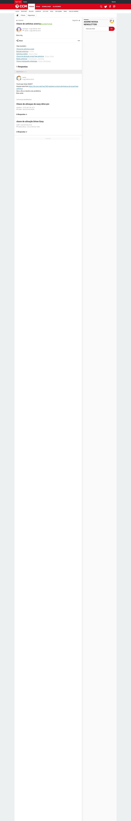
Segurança (31, 15)
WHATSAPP (24, 11)
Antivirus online (22, 54)
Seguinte (75, 20)
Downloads (46, 6)
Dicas (38, 6)
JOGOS (17, 11)
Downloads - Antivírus (36, 59)
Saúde (25, 2)
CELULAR (31, 11)
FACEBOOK (38, 11)
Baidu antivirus (21, 59)
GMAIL (65, 11)
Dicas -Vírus (33, 54)
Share (21, 41)
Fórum (31, 6)
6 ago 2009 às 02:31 (35, 30)
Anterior (20, 20)
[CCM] (21, 6)
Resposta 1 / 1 (21, 72)
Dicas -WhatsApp (44, 61)
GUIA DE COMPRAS (73, 11)
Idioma (114, 2)
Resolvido (44, 24)
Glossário (57, 6)
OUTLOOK (45, 11)
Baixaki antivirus (22, 51)
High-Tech (18, 2)
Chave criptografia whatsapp (26, 61)
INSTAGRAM (58, 11)
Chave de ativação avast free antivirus (30, 56)
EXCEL (51, 11)
